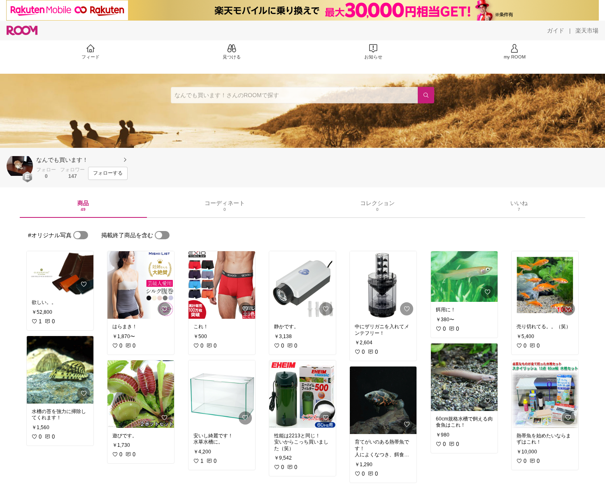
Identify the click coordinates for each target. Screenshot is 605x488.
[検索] (426, 95)
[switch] (80, 235)
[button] (20, 166)
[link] (60, 272)
